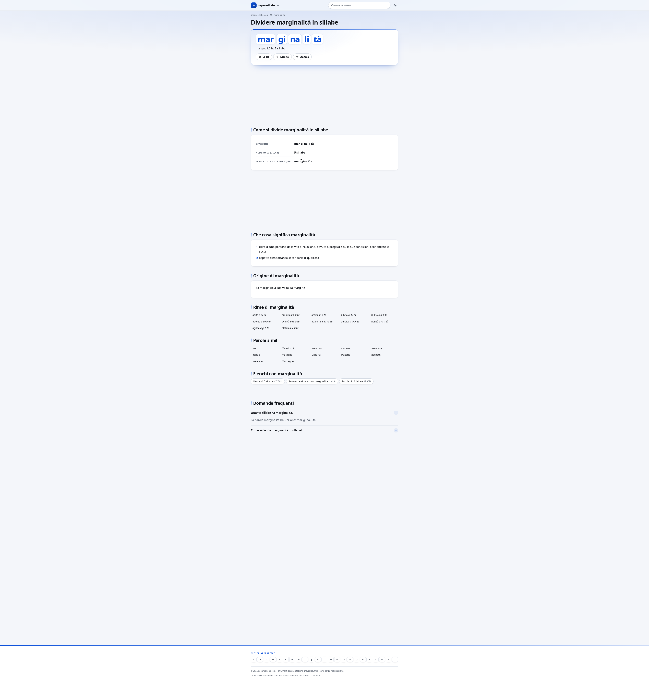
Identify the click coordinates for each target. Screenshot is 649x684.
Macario (345, 354)
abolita (262, 321)
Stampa (304, 56)
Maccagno (288, 361)
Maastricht (288, 348)
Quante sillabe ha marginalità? (272, 413)
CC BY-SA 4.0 (316, 675)
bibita (348, 315)
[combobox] (359, 5)
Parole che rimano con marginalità (312, 381)
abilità (379, 315)
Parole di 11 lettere (356, 381)
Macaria (316, 354)
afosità (379, 321)
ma (254, 348)
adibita (350, 321)
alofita (290, 328)
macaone (287, 354)
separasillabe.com (259, 15)
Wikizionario (292, 675)
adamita (321, 321)
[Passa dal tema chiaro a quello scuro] (395, 5)
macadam (376, 348)
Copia (265, 56)
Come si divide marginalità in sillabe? (276, 430)
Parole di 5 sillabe (267, 381)
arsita (318, 315)
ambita (290, 315)
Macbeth (376, 354)
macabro (316, 348)
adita (259, 315)
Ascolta (284, 56)
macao (256, 354)
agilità (261, 328)
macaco (345, 348)
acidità (290, 321)
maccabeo (258, 361)
